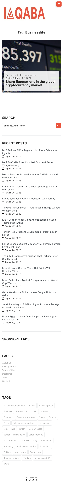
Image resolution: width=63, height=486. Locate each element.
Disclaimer (7, 374)
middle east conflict (26, 446)
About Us (6, 363)
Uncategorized (29, 75)
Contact (6, 381)
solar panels (20, 452)
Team (4, 377)
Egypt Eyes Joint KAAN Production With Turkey (28, 198)
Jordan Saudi (10, 440)
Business (8, 411)
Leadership (46, 440)
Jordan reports (36, 434)
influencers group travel (24, 423)
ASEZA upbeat (46, 405)
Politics (7, 452)
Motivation (45, 446)
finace (42, 417)
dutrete (44, 411)
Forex (6, 423)
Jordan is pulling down (14, 434)
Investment (45, 423)
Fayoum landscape (26, 417)
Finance (52, 417)
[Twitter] (29, 480)
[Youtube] (36, 480)
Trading (27, 458)
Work (6, 464)
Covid (34, 411)
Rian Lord (13, 75)
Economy (8, 417)
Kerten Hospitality (29, 440)
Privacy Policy (9, 366)
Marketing (8, 446)
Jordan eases (35, 429)
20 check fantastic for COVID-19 (19, 405)
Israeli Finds (9, 429)
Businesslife (21, 411)
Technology (35, 452)
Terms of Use (8, 370)
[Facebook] (26, 480)
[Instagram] (33, 480)
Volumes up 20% (42, 458)
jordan (22, 429)
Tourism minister (11, 458)
